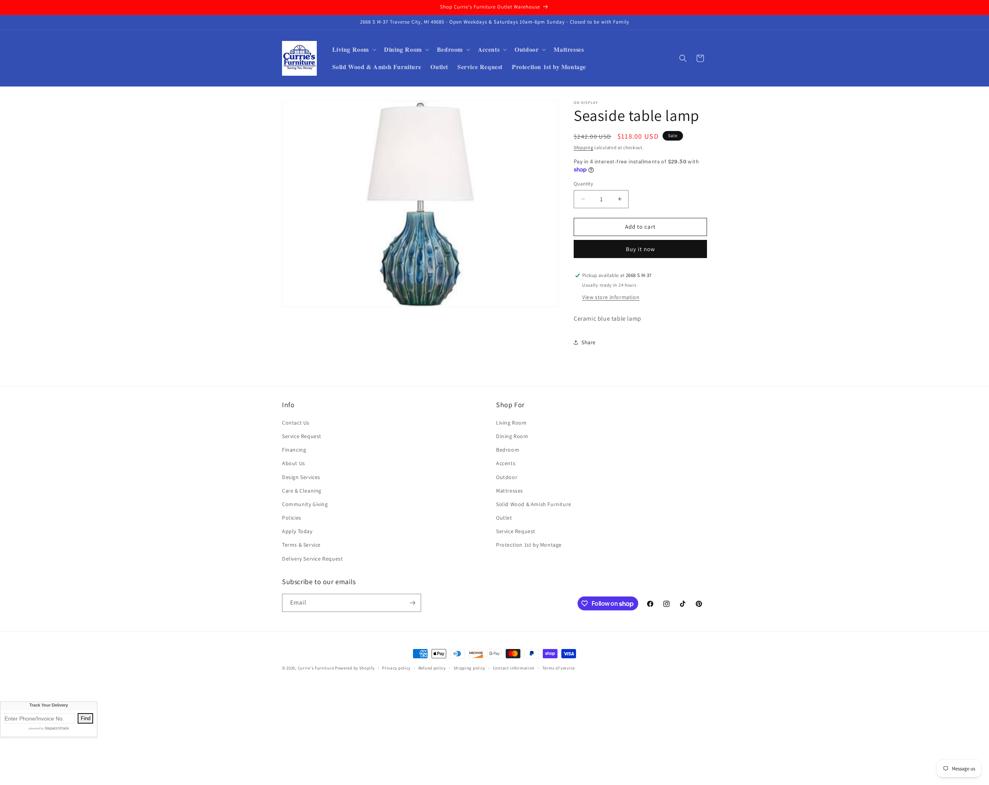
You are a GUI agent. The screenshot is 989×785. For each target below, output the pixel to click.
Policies (291, 517)
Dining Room (512, 436)
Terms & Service (301, 544)
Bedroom (507, 449)
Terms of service (558, 668)
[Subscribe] (412, 603)
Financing (294, 449)
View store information (610, 297)
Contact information (514, 668)
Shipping (583, 147)
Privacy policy (396, 668)
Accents (505, 463)
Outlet (504, 517)
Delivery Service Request (312, 558)
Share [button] (588, 342)
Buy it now (640, 249)
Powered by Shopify (355, 668)
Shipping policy (470, 668)
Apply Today (297, 531)
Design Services (301, 477)
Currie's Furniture (316, 668)
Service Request (301, 436)
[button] (354, 49)
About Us (293, 463)
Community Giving (305, 504)
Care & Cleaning (301, 490)
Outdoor (506, 477)
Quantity (583, 183)
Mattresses (509, 490)
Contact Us (295, 422)
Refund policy (432, 668)
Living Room (511, 422)
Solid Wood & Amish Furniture (533, 504)
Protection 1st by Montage (529, 544)
